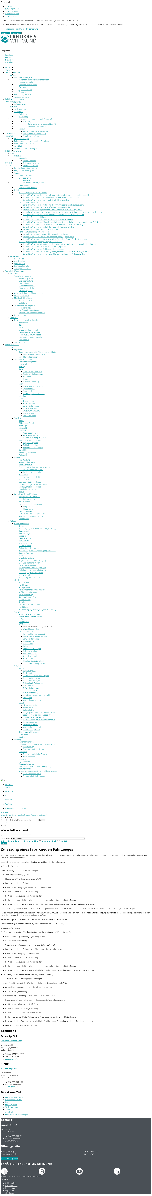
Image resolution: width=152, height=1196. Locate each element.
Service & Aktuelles (9, 61)
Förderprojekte (25, 308)
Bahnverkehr (28, 646)
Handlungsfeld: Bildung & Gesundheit (34, 232)
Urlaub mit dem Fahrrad (28, 330)
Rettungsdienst (24, 769)
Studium (22, 129)
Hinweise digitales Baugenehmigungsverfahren (37, 550)
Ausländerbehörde (26, 742)
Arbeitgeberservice (21, 145)
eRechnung (9, 1193)
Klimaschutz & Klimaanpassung (31, 732)
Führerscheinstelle (26, 82)
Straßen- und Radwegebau (24, 150)
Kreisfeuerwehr (29, 756)
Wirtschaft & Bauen (30, 165)
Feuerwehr (23, 751)
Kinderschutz (24, 518)
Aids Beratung (24, 460)
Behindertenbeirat (30, 445)
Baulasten (22, 536)
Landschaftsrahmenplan (32, 678)
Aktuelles (13, 79)
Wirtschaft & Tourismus (10, 134)
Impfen (21, 492)
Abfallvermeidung (26, 594)
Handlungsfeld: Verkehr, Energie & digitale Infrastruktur (40, 241)
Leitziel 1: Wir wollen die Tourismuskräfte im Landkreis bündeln (48, 219)
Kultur (21, 369)
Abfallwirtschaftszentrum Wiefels (32, 590)
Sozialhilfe (23, 450)
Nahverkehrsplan (30, 651)
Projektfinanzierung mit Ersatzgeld (36, 695)
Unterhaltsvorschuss (27, 499)
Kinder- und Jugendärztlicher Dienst (33, 484)
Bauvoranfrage (24, 533)
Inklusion (22, 396)
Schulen (22, 398)
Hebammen (23, 474)
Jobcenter (22, 430)
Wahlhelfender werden (28, 187)
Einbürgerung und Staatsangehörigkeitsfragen (37, 744)
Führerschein (24, 621)
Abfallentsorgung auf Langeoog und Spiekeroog (37, 609)
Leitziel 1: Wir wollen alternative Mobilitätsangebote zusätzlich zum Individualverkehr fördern (59, 244)
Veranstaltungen (20, 160)
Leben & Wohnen (8, 164)
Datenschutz (10, 1188)
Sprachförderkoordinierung (29, 357)
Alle (65, 840)
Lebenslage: (5, 838)
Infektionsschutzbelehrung (33, 472)
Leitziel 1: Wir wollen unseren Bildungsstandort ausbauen (45, 234)
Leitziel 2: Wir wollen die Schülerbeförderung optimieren (45, 246)
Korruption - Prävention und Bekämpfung (35, 766)
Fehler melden (11, 1183)
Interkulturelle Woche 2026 (34, 354)
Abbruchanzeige (25, 575)
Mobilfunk (23, 303)
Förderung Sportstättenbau (34, 393)
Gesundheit (18, 457)
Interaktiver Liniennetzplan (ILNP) (36, 636)
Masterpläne (24, 283)
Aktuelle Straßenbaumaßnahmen (32, 313)
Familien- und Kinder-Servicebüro (32, 514)
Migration (18, 349)
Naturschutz (23, 668)
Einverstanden (16, 33)
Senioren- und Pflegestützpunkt (31, 516)
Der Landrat (19, 121)
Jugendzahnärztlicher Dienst (30, 482)
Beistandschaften (25, 511)
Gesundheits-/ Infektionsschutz (31, 469)
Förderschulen (29, 403)
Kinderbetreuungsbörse (28, 362)
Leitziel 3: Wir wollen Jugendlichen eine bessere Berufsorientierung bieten (52, 210)
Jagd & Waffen (24, 761)
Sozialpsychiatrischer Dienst (30, 487)
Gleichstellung (19, 123)
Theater (26, 379)
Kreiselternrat (28, 413)
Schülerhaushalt (29, 415)
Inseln (21, 327)
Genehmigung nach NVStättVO (31, 572)
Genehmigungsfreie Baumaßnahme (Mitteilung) (37, 528)
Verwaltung (14, 118)
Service (13, 65)
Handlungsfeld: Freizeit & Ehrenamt (33, 192)
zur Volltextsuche (12, 13)
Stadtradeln (23, 737)
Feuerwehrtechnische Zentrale (35, 754)
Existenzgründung (26, 281)
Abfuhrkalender (25, 582)
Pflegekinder (28, 509)
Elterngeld (23, 428)
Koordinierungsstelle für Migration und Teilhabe (37, 352)
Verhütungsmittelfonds (28, 452)
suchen (4, 843)
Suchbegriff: (5, 835)
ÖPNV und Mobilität (26, 631)
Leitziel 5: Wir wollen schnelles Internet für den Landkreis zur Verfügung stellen (54, 254)
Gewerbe (22, 92)
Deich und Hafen (25, 734)
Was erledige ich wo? (22, 69)
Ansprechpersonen (21, 72)
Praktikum (23, 114)
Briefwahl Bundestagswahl (33, 183)
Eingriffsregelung (29, 670)
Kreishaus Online (9, 56)
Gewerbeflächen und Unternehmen (28, 293)
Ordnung (17, 194)
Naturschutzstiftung (30, 693)
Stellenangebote (20, 109)
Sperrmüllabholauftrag (27, 597)
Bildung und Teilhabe (27, 423)
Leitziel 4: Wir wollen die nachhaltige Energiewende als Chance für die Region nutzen (56, 251)
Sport (21, 384)
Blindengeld (23, 425)
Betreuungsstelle (25, 465)
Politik (12, 153)
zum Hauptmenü (12, 9)
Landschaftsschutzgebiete (33, 680)
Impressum (9, 1190)
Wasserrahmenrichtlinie (32, 727)
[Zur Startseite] (18, 42)
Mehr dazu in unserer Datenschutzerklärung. (20, 29)
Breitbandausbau (25, 300)
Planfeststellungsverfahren (29, 310)
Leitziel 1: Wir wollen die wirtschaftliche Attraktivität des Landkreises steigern (53, 205)
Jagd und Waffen (25, 89)
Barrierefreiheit (11, 1185)
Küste (21, 325)
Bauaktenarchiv (25, 538)
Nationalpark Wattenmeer (33, 683)
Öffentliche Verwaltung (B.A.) (34, 134)
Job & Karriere (19, 126)
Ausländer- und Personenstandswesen (34, 80)
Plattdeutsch (28, 376)
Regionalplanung (25, 526)
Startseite (4, 815)
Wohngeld (23, 455)
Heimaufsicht (24, 479)
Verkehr (17, 612)
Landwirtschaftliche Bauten (29, 563)
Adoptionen (27, 506)
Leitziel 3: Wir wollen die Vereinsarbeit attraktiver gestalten (46, 200)
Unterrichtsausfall (30, 408)
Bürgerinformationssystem (24, 111)
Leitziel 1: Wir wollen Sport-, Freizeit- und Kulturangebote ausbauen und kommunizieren (57, 195)
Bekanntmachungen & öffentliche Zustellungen (32, 89)
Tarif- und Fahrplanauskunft (34, 634)
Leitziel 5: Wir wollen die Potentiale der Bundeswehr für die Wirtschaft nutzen (53, 214)
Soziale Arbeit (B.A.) (31, 136)
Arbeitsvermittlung (30, 435)
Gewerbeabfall (24, 599)
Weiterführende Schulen (33, 411)
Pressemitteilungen (21, 138)
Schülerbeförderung (31, 406)
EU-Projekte (32, 690)
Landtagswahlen (25, 178)
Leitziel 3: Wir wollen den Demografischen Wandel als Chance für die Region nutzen (56, 239)
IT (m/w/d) (27, 121)
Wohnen (13, 182)
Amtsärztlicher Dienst (27, 462)
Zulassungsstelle (25, 87)
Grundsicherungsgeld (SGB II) (34, 438)
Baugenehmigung (25, 531)
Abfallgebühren (25, 587)
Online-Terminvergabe (23, 67)
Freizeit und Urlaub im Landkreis (27, 158)
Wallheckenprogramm (32, 700)
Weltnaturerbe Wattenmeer (29, 332)
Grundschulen (28, 401)
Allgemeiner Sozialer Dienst (29, 496)
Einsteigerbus (28, 641)
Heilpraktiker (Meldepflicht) (29, 477)
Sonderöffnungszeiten (9, 1158)
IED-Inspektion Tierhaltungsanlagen (32, 568)
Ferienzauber (24, 364)
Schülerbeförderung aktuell (34, 663)
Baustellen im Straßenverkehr (30, 617)
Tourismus (14, 155)
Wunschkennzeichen (31, 629)
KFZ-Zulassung (24, 624)
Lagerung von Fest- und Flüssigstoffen (38, 715)
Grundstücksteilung (26, 558)
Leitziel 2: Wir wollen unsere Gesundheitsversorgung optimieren (48, 236)
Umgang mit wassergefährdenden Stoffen (39, 712)
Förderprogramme (26, 278)
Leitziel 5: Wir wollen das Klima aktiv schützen (41, 229)
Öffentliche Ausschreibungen (25, 148)
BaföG (21, 420)
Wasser (21, 702)
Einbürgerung (28, 747)
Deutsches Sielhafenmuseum (34, 374)
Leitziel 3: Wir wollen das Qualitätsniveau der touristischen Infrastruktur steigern (54, 224)
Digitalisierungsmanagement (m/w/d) (42, 124)
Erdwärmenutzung (30, 722)
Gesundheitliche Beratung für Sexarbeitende (36, 467)
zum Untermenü (11, 11)
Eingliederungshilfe (30, 442)
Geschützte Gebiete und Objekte (36, 675)
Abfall (16, 580)
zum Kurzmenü (11, 16)
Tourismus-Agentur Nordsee (30, 335)
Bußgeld (22, 619)
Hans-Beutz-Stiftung (31, 381)
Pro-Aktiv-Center (25, 501)
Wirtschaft (14, 138)
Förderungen (28, 658)
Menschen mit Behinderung (30, 440)
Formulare (18, 74)
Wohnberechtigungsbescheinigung (32, 570)
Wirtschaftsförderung (22, 276)
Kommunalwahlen (26, 175)
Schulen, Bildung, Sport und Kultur (27, 172)
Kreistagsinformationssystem (25, 168)
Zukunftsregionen (25, 290)
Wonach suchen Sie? (9, 820)
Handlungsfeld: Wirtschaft (29, 202)
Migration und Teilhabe (28, 84)
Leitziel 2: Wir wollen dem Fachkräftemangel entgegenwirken (47, 207)
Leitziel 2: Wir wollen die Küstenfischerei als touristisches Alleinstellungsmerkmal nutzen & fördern (61, 222)
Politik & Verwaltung (9, 100)
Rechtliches (23, 602)
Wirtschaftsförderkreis (27, 288)
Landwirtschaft (20, 153)
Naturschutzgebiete (31, 688)
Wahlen (17, 173)
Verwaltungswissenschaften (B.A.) (36, 131)
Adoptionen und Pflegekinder (30, 504)
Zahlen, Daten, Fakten (22, 131)
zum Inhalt (9, 6)
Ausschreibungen (30, 653)
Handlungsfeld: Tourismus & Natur (32, 217)
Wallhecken (27, 697)
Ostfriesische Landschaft (32, 371)
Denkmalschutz (25, 545)
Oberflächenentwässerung (33, 717)
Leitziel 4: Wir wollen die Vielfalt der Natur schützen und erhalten (48, 227)
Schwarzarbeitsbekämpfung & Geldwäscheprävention (40, 771)
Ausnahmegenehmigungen (29, 614)
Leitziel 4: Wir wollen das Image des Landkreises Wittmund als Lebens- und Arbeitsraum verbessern (62, 212)
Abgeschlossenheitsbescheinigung (32, 560)
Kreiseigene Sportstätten (33, 386)
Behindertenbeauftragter (33, 447)
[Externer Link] (19, 1171)
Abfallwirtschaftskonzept (28, 592)
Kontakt (22, 99)
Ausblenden (5, 33)
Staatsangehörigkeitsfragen (33, 749)
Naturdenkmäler (29, 685)
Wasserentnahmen (30, 724)
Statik (21, 555)
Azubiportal (18, 111)
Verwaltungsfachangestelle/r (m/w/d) (37, 119)
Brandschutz (23, 541)
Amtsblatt (18, 146)
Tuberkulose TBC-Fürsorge (29, 489)
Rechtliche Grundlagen (32, 648)
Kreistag (17, 106)
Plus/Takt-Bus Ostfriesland (33, 661)
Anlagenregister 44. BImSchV (30, 577)
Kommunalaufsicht (21, 266)
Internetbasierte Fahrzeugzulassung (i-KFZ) (39, 626)
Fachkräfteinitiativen (26, 286)
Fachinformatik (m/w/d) (37, 126)
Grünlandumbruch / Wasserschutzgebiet (39, 720)
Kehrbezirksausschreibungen (25, 143)
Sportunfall (27, 391)
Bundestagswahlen (26, 180)
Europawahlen (24, 185)
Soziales (17, 418)
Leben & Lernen (29, 160)
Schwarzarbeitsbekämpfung (34, 776)
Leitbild (17, 190)
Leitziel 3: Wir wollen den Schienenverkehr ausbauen (44, 249)
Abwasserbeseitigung (31, 705)
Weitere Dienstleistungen (29, 548)
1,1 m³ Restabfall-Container (29, 604)
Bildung (22, 366)
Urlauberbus (24, 339)
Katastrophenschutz (26, 764)
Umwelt (17, 666)
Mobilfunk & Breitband (23, 298)
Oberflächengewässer (31, 729)
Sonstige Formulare (26, 553)
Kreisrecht (23, 158)
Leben (12, 347)
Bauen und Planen (21, 523)
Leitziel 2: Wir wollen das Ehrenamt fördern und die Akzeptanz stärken (51, 197)
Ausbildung (23, 116)
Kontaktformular (11, 1059)
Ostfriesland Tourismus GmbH (31, 337)
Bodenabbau (28, 707)
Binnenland (23, 322)
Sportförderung (29, 389)
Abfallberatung (24, 585)
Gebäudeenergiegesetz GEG (30, 565)
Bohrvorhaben (28, 710)
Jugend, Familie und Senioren (25, 494)
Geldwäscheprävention (32, 773)
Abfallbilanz (23, 607)
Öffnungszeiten (20, 104)
